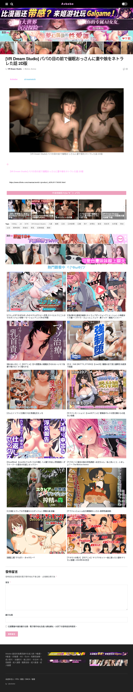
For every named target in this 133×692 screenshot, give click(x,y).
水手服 (114, 224)
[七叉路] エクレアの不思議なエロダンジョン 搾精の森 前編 (30, 511)
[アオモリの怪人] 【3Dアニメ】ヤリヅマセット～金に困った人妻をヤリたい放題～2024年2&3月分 (96, 559)
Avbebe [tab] (14, 79)
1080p (14, 224)
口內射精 (71, 224)
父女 (8, 228)
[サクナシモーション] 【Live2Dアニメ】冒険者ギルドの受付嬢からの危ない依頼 (96, 414)
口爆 (79, 224)
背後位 (25, 228)
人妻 (50, 224)
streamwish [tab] (30, 79)
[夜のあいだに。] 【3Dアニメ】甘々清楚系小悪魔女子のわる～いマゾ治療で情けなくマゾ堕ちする (36, 365)
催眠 (56, 224)
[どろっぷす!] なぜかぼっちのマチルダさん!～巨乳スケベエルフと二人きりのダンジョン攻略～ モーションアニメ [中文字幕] (36, 316)
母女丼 (106, 224)
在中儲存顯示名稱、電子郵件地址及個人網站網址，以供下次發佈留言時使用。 (42, 626)
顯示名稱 (9, 614)
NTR (26, 224)
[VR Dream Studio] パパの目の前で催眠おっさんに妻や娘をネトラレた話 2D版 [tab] (46, 171)
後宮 (99, 224)
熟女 (122, 224)
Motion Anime (30, 69)
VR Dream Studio (15, 69)
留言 (8, 582)
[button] (9, 207)
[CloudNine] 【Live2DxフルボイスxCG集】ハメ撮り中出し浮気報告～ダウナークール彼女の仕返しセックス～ (36, 463)
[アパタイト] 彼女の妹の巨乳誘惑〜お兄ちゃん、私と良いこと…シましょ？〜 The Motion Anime (95, 463)
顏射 (48, 228)
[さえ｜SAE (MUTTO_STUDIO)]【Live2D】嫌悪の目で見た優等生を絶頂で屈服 (96, 365)
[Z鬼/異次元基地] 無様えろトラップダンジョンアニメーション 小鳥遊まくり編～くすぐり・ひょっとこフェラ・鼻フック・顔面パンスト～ (96, 316)
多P (85, 224)
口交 (63, 224)
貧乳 (32, 228)
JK (21, 224)
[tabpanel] (66, 122)
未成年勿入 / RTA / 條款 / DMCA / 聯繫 (20, 679)
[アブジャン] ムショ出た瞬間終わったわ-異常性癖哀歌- (89, 511)
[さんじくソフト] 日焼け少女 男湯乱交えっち (25, 413)
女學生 (92, 224)
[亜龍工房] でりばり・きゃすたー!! (21, 558)
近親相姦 (40, 228)
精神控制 (16, 228)
